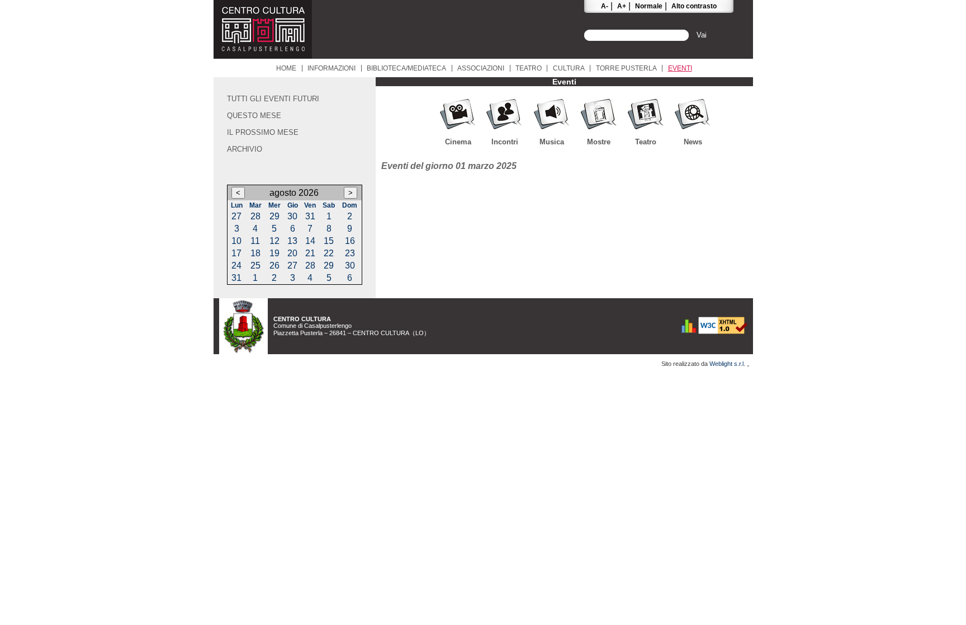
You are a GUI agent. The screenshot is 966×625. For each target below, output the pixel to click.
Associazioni (480, 68)
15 (329, 241)
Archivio (244, 149)
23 (350, 253)
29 (274, 216)
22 (329, 253)
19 (274, 253)
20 (292, 253)
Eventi (680, 68)
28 (255, 216)
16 (350, 241)
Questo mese (254, 115)
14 (310, 241)
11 (255, 241)
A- (604, 6)
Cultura (569, 68)
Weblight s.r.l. (728, 363)
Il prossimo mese (263, 132)
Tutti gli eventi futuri (273, 99)
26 (274, 265)
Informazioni (331, 68)
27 (236, 216)
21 (310, 253)
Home (286, 68)
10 (236, 241)
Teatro (528, 68)
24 (236, 265)
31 (310, 216)
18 (255, 253)
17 (236, 253)
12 (274, 241)
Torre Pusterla (626, 68)
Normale (648, 6)
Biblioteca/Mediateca (406, 68)
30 (292, 216)
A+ (621, 6)
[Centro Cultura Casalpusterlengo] (263, 55)
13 (292, 241)
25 (255, 265)
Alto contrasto (694, 6)
